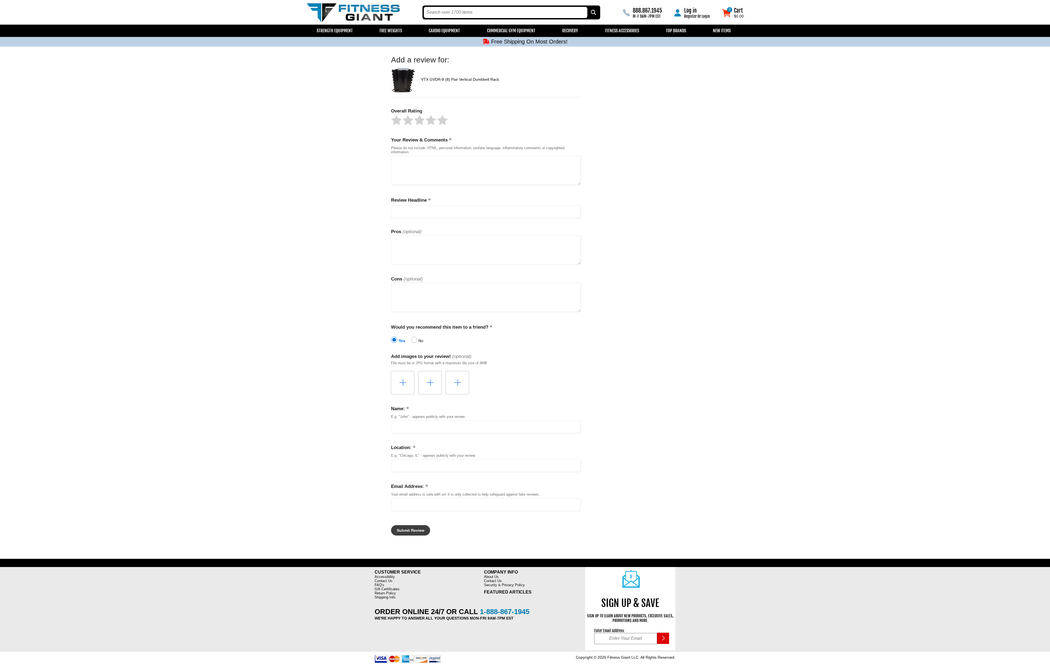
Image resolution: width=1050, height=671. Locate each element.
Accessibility (385, 577)
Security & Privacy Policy (504, 585)
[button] (396, 120)
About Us (491, 577)
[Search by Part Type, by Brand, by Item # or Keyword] (593, 12)
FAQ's (379, 585)
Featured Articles (508, 592)
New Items (722, 30)
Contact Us (383, 581)
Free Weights (391, 30)
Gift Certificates (387, 589)
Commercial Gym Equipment (511, 30)
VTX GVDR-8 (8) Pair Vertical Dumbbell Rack (460, 79)
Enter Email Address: (609, 630)
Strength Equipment (335, 30)
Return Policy (385, 593)
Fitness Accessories (622, 30)
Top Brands (676, 30)
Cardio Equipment (444, 30)
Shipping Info (385, 597)
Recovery (570, 30)
